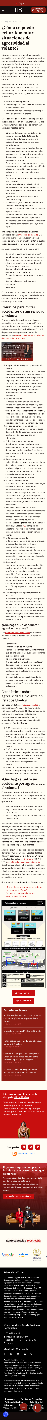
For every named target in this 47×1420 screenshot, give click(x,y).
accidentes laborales (21, 1296)
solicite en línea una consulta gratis (23, 862)
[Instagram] (11, 1354)
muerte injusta (36, 1304)
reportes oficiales (30, 705)
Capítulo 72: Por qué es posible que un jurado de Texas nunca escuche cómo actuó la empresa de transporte (21, 1056)
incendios (15, 1301)
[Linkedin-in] (25, 1354)
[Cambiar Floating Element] (37, 1408)
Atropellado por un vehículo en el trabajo (22, 1031)
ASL (24, 525)
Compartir (23, 993)
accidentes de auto (23, 1293)
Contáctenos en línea (18, 1196)
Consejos (6, 21)
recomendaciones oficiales (17, 632)
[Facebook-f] (5, 1354)
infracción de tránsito (28, 234)
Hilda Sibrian (21, 1097)
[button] (3, 10)
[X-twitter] (18, 1354)
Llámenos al (27, 859)
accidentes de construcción (31, 1301)
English (22, 3)
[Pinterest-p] (31, 1354)
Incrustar (25, 1000)
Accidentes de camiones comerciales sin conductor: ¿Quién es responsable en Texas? (22, 1018)
